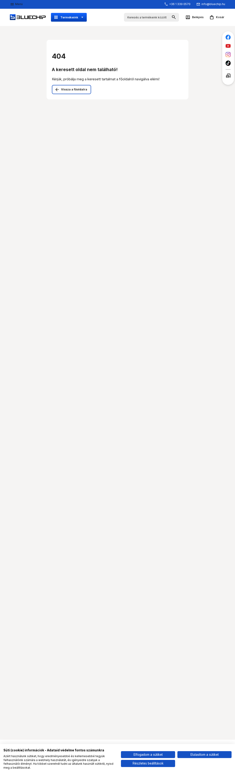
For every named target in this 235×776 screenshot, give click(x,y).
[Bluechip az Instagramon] (228, 54)
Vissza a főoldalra (74, 89)
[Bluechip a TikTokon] (228, 63)
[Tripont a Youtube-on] (228, 46)
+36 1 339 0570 (179, 4)
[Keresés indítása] (173, 17)
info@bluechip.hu (213, 4)
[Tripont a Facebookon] (228, 37)
